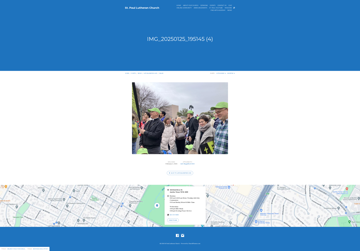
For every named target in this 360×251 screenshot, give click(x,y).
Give (230, 5)
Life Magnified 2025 (150, 73)
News (229, 10)
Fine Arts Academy (218, 10)
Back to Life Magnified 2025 (180, 173)
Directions (173, 220)
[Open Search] (234, 8)
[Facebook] (177, 235)
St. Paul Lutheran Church (142, 7)
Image (161, 73)
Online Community (184, 8)
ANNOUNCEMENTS (200, 8)
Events (212, 5)
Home (178, 5)
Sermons (204, 5)
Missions (228, 8)
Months (230, 73)
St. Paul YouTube (216, 8)
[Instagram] (182, 235)
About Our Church (190, 5)
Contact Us (222, 5)
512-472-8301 (174, 215)
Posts (133, 73)
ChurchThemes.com (194, 243)
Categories (220, 73)
